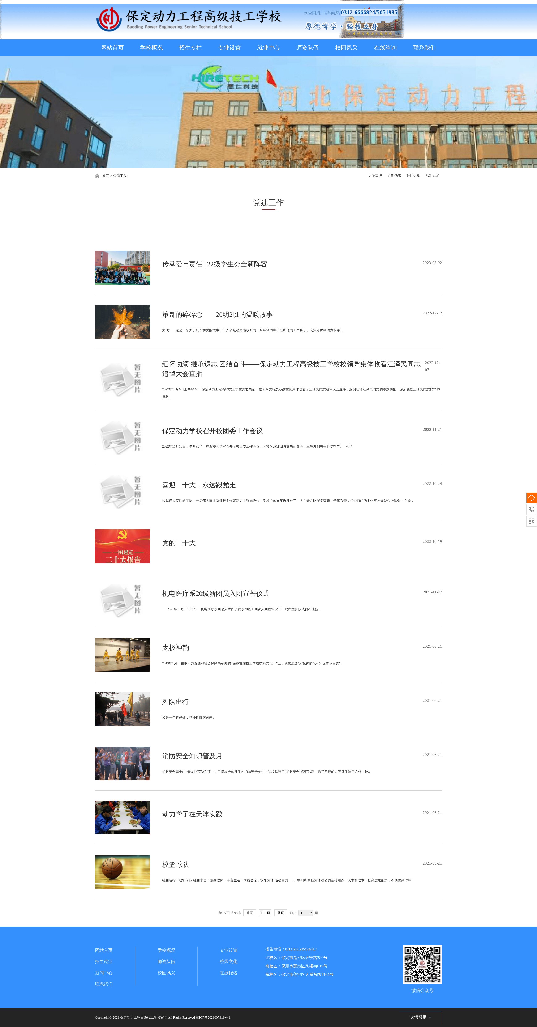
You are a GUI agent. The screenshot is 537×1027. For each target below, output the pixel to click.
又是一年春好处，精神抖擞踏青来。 (189, 717)
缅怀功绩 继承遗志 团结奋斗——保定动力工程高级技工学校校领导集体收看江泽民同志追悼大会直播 (291, 369)
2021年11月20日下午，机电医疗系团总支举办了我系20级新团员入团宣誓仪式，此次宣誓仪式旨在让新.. (241, 609)
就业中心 (268, 48)
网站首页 (112, 48)
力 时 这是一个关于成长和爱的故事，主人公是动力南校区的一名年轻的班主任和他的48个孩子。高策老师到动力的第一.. (253, 330)
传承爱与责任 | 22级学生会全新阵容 (214, 264)
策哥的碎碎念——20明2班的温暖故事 (217, 314)
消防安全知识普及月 (192, 756)
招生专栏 (190, 48)
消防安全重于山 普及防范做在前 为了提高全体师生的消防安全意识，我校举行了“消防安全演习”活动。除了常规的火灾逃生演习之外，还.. (266, 771)
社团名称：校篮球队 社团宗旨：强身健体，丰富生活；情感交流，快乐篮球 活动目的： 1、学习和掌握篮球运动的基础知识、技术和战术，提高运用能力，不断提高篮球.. (287, 880)
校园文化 (228, 961)
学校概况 (151, 48)
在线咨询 (385, 48)
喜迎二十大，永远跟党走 (199, 485)
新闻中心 (104, 972)
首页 (105, 176)
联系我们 (424, 48)
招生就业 (104, 961)
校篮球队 (175, 864)
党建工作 (120, 176)
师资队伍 (307, 48)
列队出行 (175, 702)
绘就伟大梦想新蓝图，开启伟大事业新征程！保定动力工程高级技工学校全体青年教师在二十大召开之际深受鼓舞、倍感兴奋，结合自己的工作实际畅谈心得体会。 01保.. (287, 500)
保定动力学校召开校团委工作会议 (212, 431)
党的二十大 (179, 543)
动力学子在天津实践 (192, 814)
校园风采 (346, 48)
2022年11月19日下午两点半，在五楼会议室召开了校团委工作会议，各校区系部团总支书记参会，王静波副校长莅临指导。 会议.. (258, 446)
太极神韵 (175, 647)
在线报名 (228, 972)
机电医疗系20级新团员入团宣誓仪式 (216, 593)
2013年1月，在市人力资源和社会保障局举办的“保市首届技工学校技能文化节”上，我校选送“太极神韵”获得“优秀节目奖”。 (253, 663)
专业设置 (229, 48)
